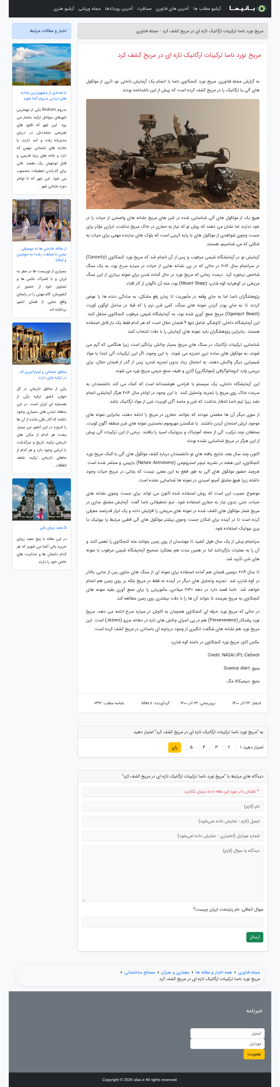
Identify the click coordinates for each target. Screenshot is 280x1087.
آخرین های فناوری (172, 8)
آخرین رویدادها (119, 8)
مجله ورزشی (89, 8)
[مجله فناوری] (248, 8)
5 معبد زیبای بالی (53, 528)
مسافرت (144, 8)
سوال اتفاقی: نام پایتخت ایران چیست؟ (228, 909)
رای (174, 747)
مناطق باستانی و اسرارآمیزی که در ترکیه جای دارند (43, 375)
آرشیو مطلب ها (207, 8)
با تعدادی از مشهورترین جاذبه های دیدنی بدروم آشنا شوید (43, 95)
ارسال (255, 937)
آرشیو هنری (64, 8)
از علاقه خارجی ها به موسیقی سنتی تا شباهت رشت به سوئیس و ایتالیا (41, 254)
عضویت (254, 1054)
